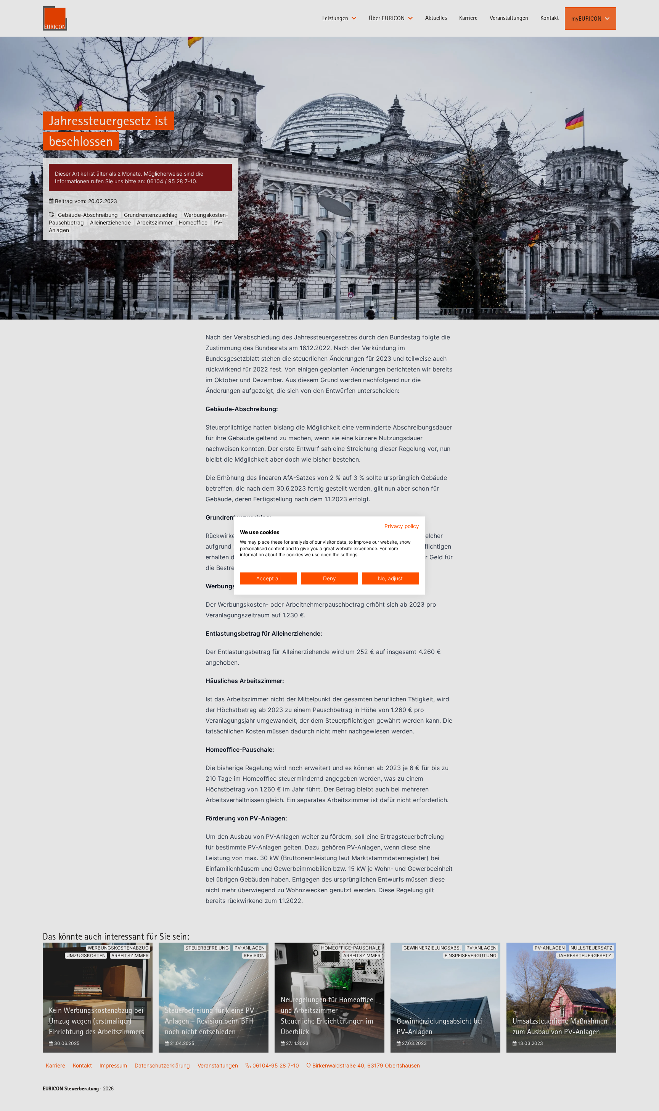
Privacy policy (401, 526)
